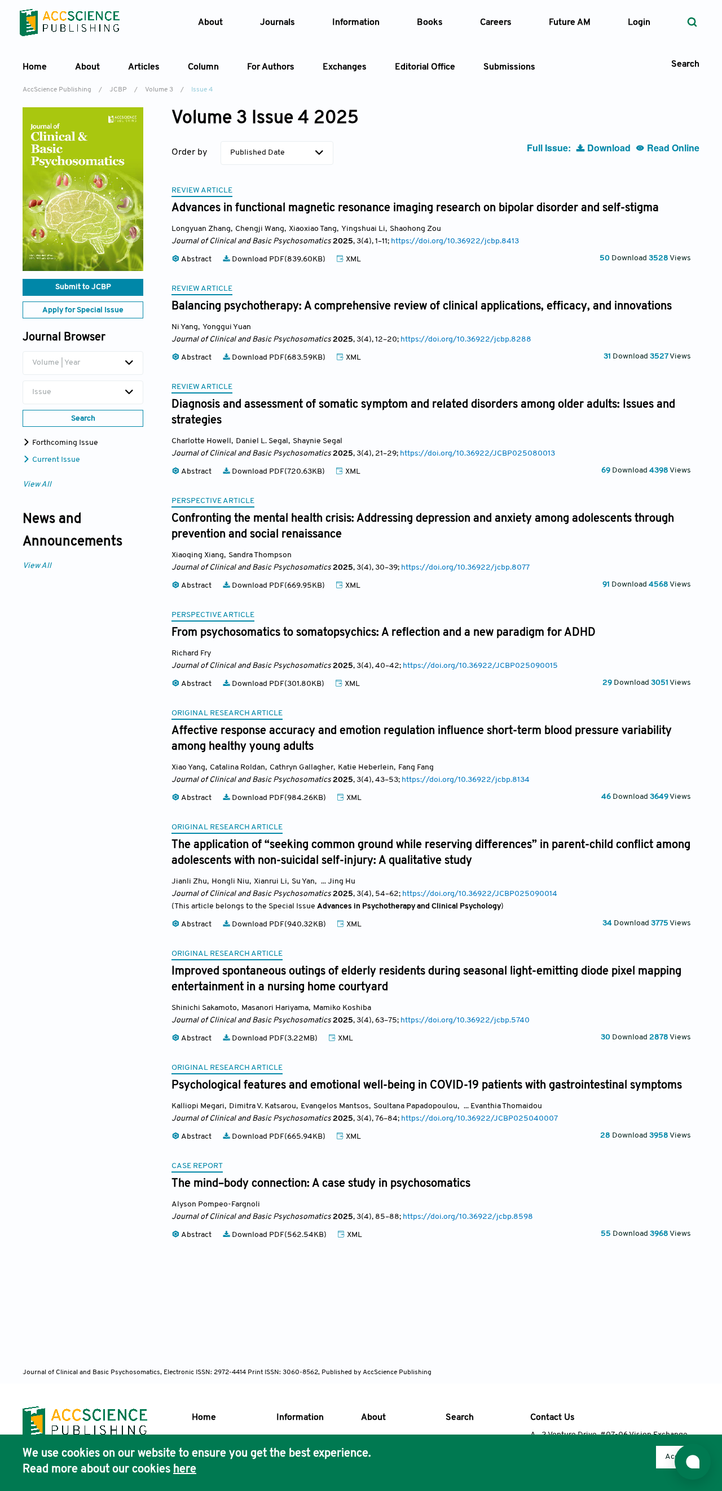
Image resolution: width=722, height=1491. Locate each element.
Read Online (672, 147)
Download (609, 147)
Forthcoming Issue (64, 443)
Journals (277, 22)
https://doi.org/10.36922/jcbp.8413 (455, 241)
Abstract (196, 259)
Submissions (509, 67)
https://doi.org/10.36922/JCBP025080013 (477, 453)
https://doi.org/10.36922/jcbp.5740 (465, 1020)
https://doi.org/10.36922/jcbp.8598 (468, 1217)
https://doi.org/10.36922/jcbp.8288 (465, 339)
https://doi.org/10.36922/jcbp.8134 (466, 780)
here (184, 1469)
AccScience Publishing (57, 89)
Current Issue (55, 460)
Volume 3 (159, 89)
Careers (496, 22)
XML (352, 259)
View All (37, 484)
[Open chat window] (693, 1462)
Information (300, 1417)
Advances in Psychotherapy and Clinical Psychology (409, 906)
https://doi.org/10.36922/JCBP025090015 (480, 666)
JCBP (118, 89)
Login (639, 22)
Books (430, 22)
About (373, 1417)
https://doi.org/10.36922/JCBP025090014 (479, 894)
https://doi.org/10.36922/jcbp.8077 (465, 567)
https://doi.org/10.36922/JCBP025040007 (479, 1118)
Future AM (570, 22)
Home (35, 67)
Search (460, 1417)
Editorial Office (425, 67)
